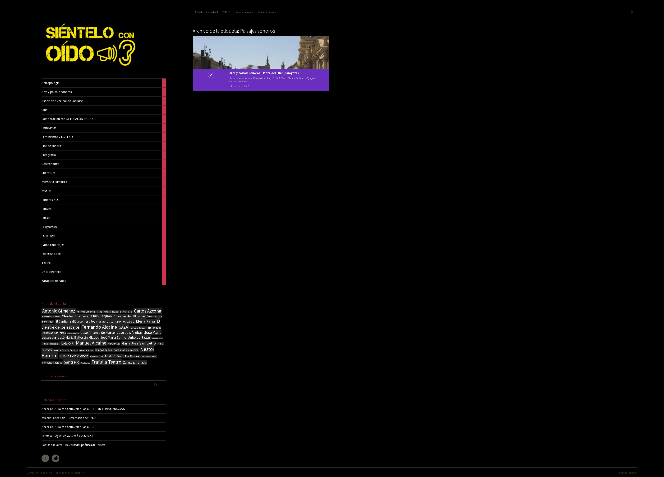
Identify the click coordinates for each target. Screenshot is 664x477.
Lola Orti (67, 343)
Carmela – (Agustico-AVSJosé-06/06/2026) (67, 436)
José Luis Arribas (129, 332)
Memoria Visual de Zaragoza (66, 350)
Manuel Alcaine (91, 343)
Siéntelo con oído (244, 11)
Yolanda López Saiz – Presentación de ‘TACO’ (69, 418)
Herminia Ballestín (138, 328)
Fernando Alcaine (99, 327)
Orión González (96, 356)
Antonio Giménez (58, 311)
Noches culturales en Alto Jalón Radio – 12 (68, 427)
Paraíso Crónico (114, 356)
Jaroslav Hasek (73, 333)
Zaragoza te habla (135, 362)
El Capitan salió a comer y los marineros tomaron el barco (94, 321)
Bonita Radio (126, 311)
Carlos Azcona (147, 311)
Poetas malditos (149, 356)
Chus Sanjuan (101, 316)
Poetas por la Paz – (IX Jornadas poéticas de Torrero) (74, 445)
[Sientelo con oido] (90, 70)
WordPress (79, 472)
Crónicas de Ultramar (129, 316)
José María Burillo (113, 337)
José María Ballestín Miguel (78, 337)
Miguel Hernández (86, 350)
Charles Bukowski (75, 316)
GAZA (123, 327)
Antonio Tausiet (111, 311)
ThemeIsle (632, 472)
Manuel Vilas (114, 343)
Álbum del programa (268, 11)
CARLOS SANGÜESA (51, 316)
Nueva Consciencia (74, 356)
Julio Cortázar (139, 337)
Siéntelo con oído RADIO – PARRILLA (212, 11)
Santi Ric (71, 362)
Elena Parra (145, 321)
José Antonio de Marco (98, 332)
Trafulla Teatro (106, 362)
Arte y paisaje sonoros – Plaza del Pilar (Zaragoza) (264, 73)
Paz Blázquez (132, 356)
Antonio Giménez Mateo (89, 311)
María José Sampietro (138, 343)
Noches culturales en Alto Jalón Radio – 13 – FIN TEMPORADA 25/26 (83, 409)
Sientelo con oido (43, 472)
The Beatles (85, 363)
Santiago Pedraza (52, 362)
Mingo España (103, 350)
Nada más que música (126, 350)
